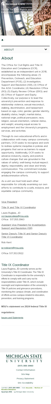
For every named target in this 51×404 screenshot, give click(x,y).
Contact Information (25, 370)
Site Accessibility (25, 383)
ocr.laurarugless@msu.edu (15, 216)
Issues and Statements (12, 318)
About (9, 50)
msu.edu (29, 388)
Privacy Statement (25, 379)
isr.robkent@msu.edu (12, 248)
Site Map (25, 374)
